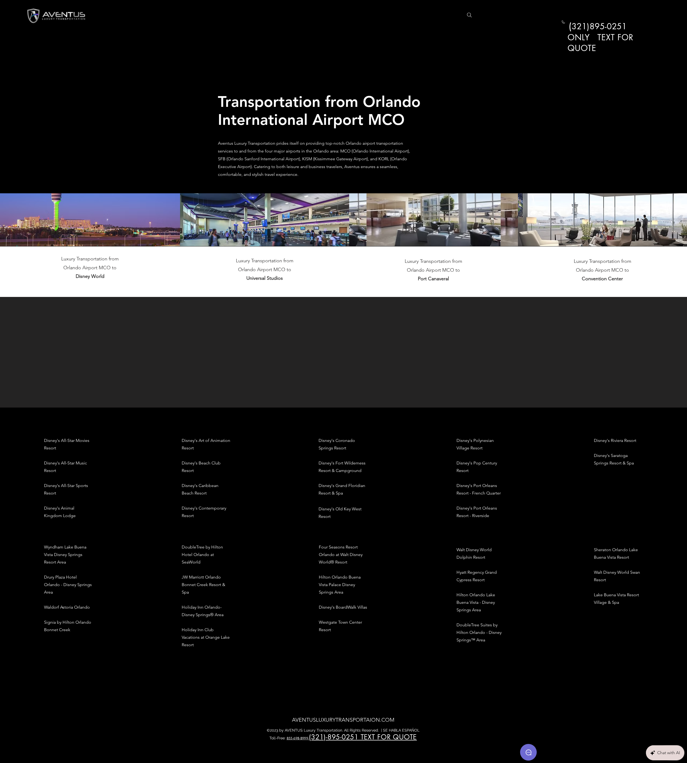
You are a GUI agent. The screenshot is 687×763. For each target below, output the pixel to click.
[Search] (469, 15)
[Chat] (528, 752)
